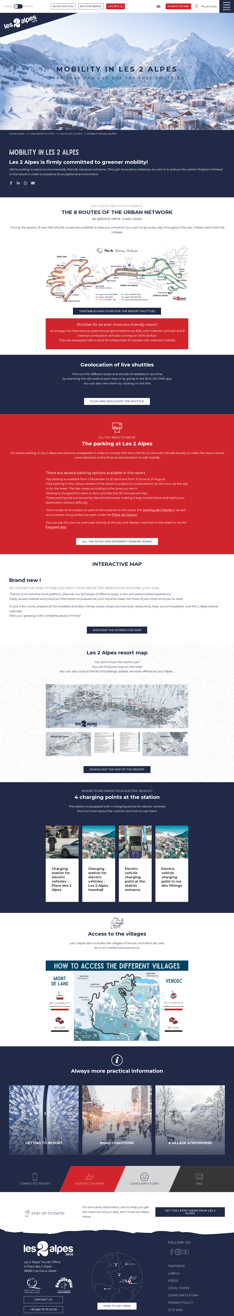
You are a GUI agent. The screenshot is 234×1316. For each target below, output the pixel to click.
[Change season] (19, 6)
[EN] (159, 6)
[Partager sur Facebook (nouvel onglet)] (11, 183)
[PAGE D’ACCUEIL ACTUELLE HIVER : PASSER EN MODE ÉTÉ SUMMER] (18, 6)
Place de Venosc (124, 515)
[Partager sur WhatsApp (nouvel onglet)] (25, 183)
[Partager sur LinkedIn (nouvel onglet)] (18, 183)
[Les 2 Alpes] (48, 1248)
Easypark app (56, 527)
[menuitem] (20, 21)
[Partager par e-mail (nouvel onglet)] (33, 183)
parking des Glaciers (158, 510)
